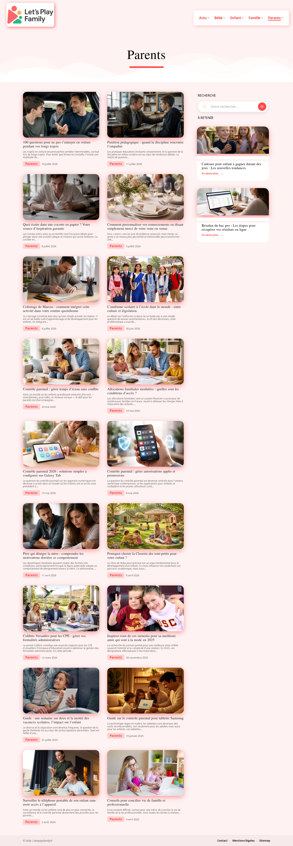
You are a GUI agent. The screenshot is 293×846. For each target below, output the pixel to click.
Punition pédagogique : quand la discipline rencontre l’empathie (145, 144)
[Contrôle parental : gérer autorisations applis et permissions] (145, 444)
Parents (31, 163)
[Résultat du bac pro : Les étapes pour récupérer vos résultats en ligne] (233, 201)
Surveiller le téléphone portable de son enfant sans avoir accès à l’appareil (59, 802)
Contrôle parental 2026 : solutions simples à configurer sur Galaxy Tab (55, 473)
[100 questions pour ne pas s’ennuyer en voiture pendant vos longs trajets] (61, 115)
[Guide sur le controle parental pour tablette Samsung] (145, 691)
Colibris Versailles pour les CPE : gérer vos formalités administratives (54, 637)
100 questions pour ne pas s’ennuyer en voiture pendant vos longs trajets (57, 144)
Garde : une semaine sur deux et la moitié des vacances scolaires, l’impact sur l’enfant (56, 720)
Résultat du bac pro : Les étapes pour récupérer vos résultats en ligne (229, 227)
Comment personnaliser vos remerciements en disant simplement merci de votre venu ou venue (145, 226)
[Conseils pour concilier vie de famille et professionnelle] (145, 773)
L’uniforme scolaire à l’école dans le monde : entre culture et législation (144, 308)
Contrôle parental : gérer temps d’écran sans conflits (60, 388)
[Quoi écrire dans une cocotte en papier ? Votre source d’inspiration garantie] (61, 197)
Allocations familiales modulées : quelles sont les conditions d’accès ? (143, 390)
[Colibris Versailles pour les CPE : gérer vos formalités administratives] (61, 608)
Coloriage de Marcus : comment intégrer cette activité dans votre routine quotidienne (56, 308)
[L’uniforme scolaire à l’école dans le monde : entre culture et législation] (145, 279)
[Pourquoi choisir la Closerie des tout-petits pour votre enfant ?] (145, 526)
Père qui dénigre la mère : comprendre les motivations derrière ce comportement (53, 555)
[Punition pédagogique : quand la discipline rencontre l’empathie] (145, 115)
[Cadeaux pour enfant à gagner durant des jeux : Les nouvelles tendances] (233, 140)
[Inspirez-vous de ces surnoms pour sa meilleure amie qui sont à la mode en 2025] (145, 608)
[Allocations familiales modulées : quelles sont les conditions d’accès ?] (145, 361)
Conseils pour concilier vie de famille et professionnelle (136, 802)
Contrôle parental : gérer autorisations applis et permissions (141, 473)
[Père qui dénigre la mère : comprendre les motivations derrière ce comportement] (61, 526)
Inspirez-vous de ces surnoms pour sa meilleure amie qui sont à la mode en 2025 (141, 637)
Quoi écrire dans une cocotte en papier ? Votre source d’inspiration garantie (56, 226)
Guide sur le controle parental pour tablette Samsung (145, 718)
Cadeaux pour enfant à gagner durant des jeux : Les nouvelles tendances (231, 165)
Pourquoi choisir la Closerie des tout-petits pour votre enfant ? (142, 555)
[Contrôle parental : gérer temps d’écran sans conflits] (61, 361)
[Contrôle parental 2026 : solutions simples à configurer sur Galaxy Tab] (61, 444)
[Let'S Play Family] (30, 14)
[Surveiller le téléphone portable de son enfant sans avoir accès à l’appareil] (61, 773)
